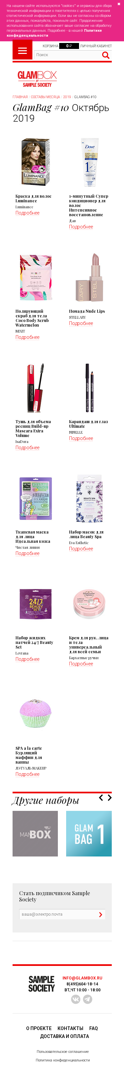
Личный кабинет (96, 46)
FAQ (93, 1028)
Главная (20, 97)
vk (75, 999)
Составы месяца (45, 97)
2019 (67, 97)
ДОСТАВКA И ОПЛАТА (64, 1036)
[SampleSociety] (37, 79)
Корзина (50, 46)
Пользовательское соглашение (63, 1052)
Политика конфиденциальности (63, 1060)
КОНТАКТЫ (70, 1028)
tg (87, 999)
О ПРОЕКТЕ (39, 1028)
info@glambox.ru (82, 978)
